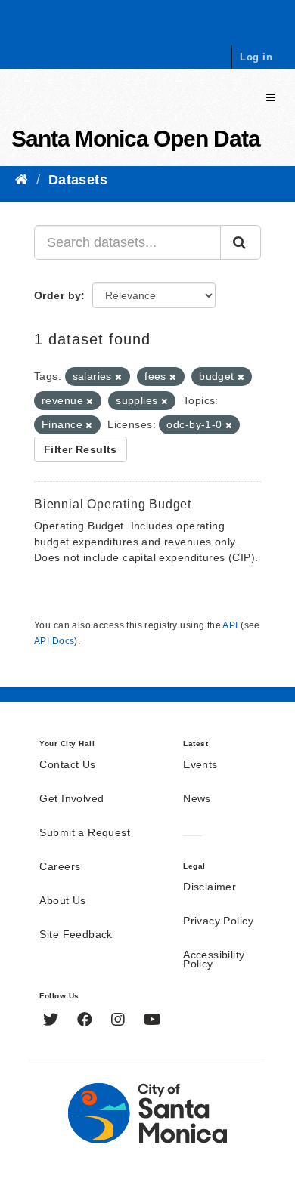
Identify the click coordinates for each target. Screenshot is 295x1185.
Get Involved (71, 799)
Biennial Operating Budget (112, 504)
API (230, 625)
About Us (62, 901)
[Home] (21, 179)
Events (200, 765)
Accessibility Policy (213, 960)
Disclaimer (209, 887)
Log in (256, 57)
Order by (57, 295)
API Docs (54, 641)
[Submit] (240, 242)
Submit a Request (84, 833)
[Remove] (118, 376)
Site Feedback (75, 935)
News (197, 799)
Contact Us (67, 765)
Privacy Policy (218, 921)
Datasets (77, 179)
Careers (59, 867)
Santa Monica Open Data (135, 138)
